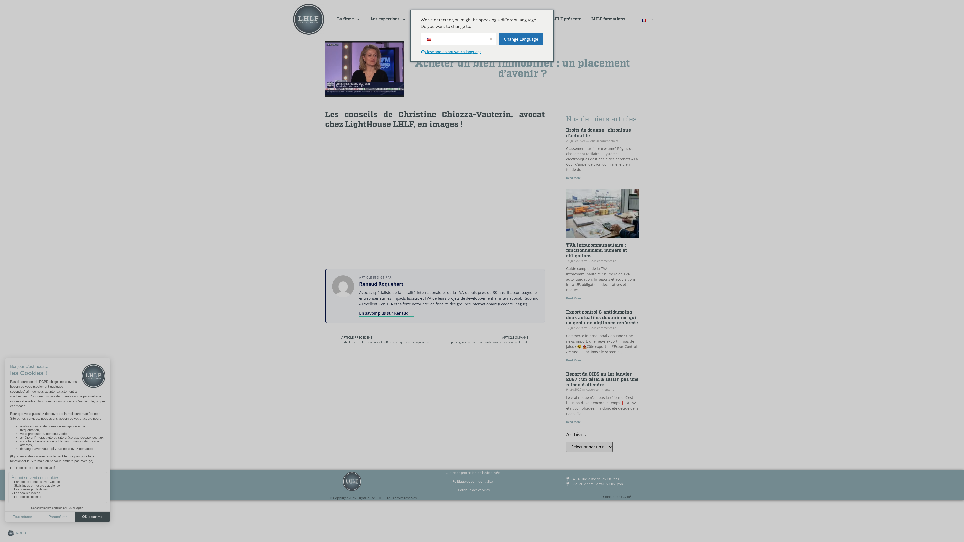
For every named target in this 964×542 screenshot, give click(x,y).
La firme (345, 19)
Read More (573, 178)
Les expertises (385, 19)
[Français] (646, 20)
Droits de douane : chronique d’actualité (598, 133)
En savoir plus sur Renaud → (386, 313)
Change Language (521, 39)
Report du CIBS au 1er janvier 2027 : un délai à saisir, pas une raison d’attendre (602, 379)
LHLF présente (566, 19)
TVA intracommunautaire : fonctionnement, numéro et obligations (596, 250)
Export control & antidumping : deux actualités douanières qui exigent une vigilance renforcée (602, 317)
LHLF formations (608, 19)
